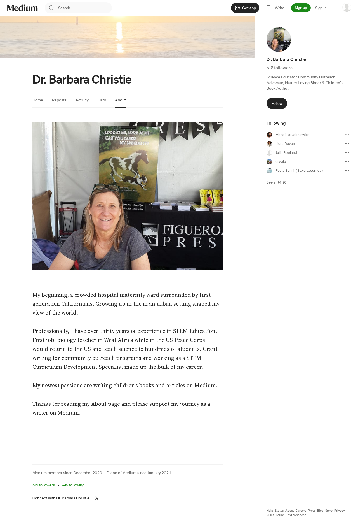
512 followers (43, 485)
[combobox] (85, 7)
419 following (73, 485)
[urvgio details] (346, 161)
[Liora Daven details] (346, 143)
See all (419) (276, 182)
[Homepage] (22, 7)
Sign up (301, 7)
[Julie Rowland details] (346, 152)
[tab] (37, 100)
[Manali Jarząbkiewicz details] (346, 134)
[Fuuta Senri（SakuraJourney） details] (346, 170)
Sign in (321, 7)
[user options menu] (346, 7)
